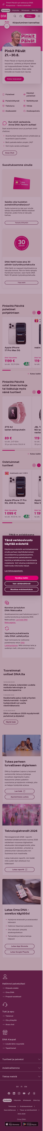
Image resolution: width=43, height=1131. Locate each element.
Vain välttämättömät (22, 584)
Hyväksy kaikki (21, 578)
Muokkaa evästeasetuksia (21, 589)
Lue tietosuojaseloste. (14, 571)
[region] (21, 565)
